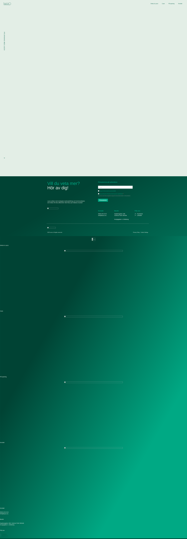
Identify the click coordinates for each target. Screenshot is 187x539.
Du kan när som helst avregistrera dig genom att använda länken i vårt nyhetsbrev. (114, 195)
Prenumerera (103, 200)
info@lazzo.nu (102, 215)
